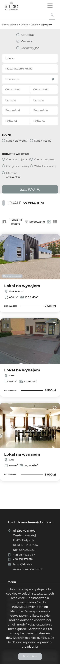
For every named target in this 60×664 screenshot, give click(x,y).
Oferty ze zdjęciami (18, 159)
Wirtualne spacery (45, 166)
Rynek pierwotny (16, 140)
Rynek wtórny (42, 140)
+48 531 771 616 (22, 559)
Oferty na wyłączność (13, 174)
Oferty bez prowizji (17, 166)
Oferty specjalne (44, 159)
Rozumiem (30, 656)
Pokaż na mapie (16, 221)
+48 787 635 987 (24, 554)
